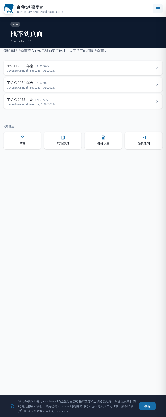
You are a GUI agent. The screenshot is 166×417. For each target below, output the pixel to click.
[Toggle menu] (158, 8)
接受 (147, 406)
